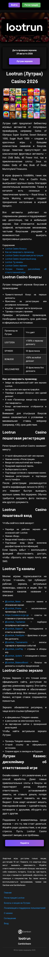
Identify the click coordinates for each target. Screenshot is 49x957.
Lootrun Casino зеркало (16, 265)
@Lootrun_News (13, 601)
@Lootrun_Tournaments (16, 642)
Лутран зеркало (24, 61)
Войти (14, 5)
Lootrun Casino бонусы (16, 248)
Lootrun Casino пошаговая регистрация (24, 255)
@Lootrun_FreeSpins (14, 635)
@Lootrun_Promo (15, 608)
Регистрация (31, 5)
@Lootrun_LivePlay (14, 649)
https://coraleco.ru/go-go (17, 615)
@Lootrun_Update (13, 656)
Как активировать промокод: (19, 252)
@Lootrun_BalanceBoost (16, 662)
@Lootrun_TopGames (17, 622)
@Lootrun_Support (14, 628)
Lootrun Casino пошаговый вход (20, 259)
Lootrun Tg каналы (14, 262)
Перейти (24, 843)
